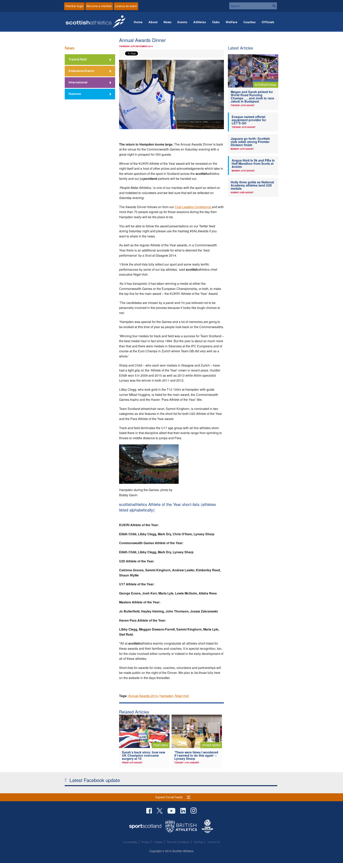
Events (182, 22)
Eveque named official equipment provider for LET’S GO (249, 119)
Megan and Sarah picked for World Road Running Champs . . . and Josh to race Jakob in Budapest (252, 97)
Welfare (231, 22)
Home (138, 22)
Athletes (199, 22)
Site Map (198, 842)
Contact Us (213, 842)
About (153, 22)
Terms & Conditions (178, 842)
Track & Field (78, 59)
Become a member (99, 6)
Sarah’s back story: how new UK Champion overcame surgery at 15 (143, 755)
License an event (126, 6)
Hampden (166, 695)
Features (75, 93)
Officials (268, 22)
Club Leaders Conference (193, 207)
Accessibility (130, 842)
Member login (74, 6)
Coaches (249, 22)
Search (273, 5)
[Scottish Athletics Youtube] (172, 810)
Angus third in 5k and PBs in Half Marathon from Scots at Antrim (253, 163)
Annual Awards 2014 (143, 695)
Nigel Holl (182, 695)
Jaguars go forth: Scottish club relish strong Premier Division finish (250, 141)
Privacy (146, 842)
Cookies (158, 842)
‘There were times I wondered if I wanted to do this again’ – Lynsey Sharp (196, 755)
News (168, 22)
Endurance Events (81, 71)
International (78, 82)
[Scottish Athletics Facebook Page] (149, 810)
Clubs (216, 22)
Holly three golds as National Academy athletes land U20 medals (252, 185)
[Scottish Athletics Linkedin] (183, 810)
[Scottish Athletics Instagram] (194, 810)
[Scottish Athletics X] (160, 810)
